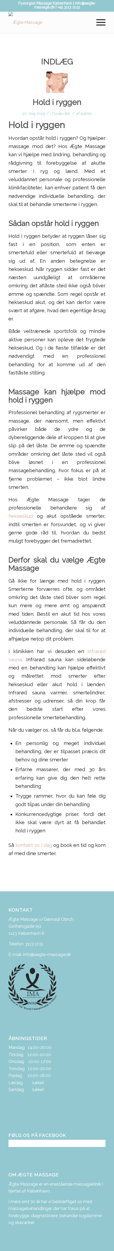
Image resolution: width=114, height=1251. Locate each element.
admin (86, 113)
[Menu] (98, 22)
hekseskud (20, 516)
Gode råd (60, 113)
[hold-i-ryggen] (57, 82)
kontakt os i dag (33, 845)
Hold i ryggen (57, 102)
